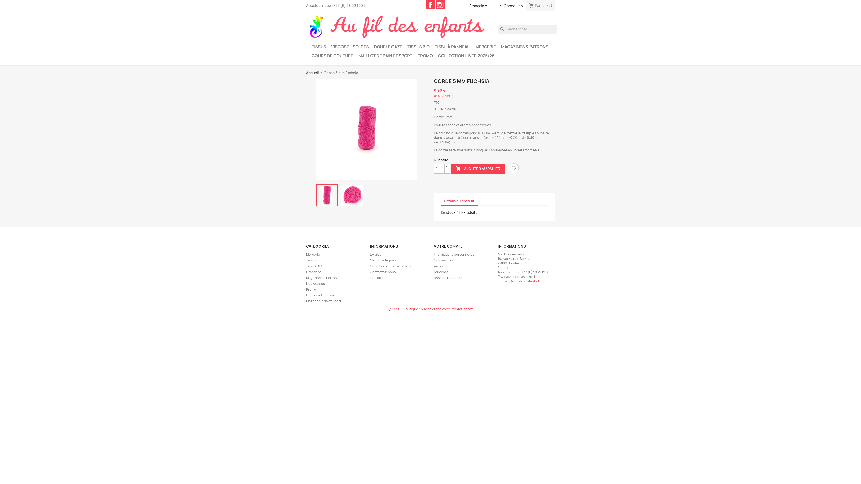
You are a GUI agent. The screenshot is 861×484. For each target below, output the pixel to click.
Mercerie (485, 47)
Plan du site (379, 278)
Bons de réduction (448, 278)
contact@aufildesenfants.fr (519, 281)
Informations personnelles (454, 254)
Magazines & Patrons (524, 47)
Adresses (441, 272)
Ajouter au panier (478, 168)
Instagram (440, 4)
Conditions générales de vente (394, 266)
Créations (314, 272)
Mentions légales (383, 260)
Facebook (430, 4)
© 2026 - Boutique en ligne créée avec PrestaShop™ (430, 309)
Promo (425, 56)
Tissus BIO (418, 47)
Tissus (319, 47)
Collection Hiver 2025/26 (466, 56)
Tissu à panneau (452, 47)
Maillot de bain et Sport (385, 56)
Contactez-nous (383, 272)
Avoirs (438, 266)
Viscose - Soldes (350, 47)
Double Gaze (388, 47)
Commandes (443, 260)
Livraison (376, 254)
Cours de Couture (332, 56)
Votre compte (448, 246)
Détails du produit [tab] (459, 201)
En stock (448, 212)
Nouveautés (315, 283)
